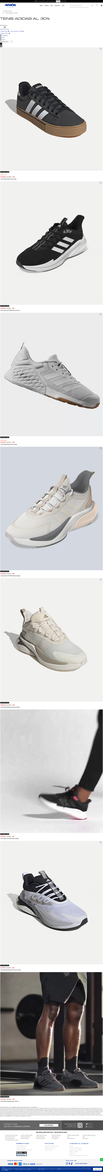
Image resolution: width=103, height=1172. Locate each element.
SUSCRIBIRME (48, 1125)
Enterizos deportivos (40, 1136)
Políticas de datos (50, 1148)
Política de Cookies (7, 1169)
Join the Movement (21, 1146)
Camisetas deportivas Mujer (26, 1135)
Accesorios (57, 5)
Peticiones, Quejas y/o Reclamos (79, 1155)
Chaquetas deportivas (40, 1138)
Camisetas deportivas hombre (11, 1135)
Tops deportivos (55, 1138)
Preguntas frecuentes (76, 1150)
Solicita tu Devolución (76, 1148)
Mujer (41, 5)
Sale (52, 5)
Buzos (84, 1136)
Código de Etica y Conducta (24, 1150)
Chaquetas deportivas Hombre (89, 1135)
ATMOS (58, 1)
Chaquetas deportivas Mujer (73, 1135)
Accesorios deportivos (10, 1138)
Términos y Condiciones (51, 1146)
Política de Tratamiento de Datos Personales (23, 1169)
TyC (65, 1)
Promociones (48, 1150)
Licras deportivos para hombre (11, 1140)
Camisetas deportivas (56, 1135)
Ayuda (71, 1146)
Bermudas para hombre (10, 1136)
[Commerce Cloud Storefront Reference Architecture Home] (10, 5)
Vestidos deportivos (25, 1138)
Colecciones (8, 11)
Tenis (63, 5)
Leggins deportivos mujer (41, 1135)
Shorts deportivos (71, 1138)
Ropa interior (85, 1138)
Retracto (72, 1154)
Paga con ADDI (74, 1152)
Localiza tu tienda (21, 1148)
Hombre (47, 5)
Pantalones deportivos (25, 1136)
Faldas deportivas (55, 1136)
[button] (92, 5)
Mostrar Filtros (4, 29)
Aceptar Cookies (97, 1169)
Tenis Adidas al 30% (12, 13)
